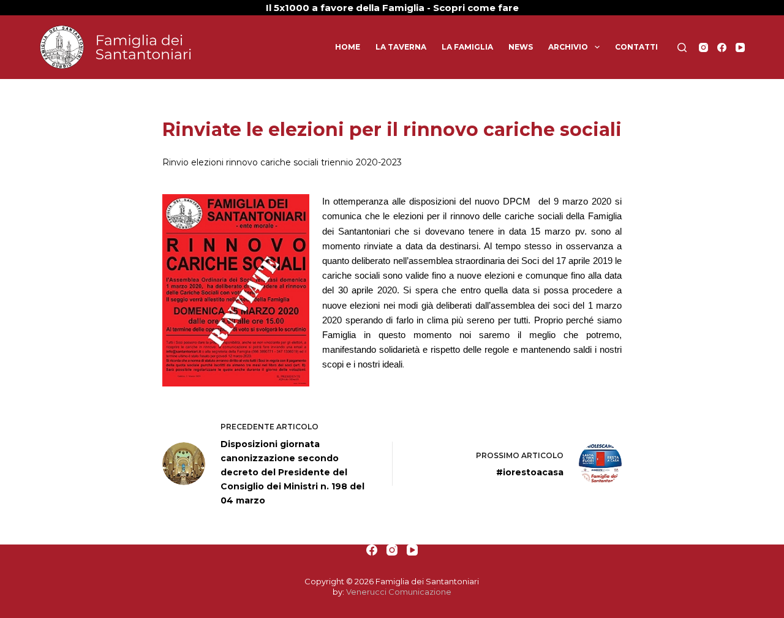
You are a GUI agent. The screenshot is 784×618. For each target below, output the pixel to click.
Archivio (568, 46)
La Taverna (400, 46)
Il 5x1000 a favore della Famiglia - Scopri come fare (392, 7)
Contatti (636, 46)
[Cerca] (682, 47)
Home (347, 46)
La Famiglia (467, 46)
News (520, 46)
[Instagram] (703, 47)
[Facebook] (721, 47)
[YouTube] (740, 47)
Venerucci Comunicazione (398, 592)
